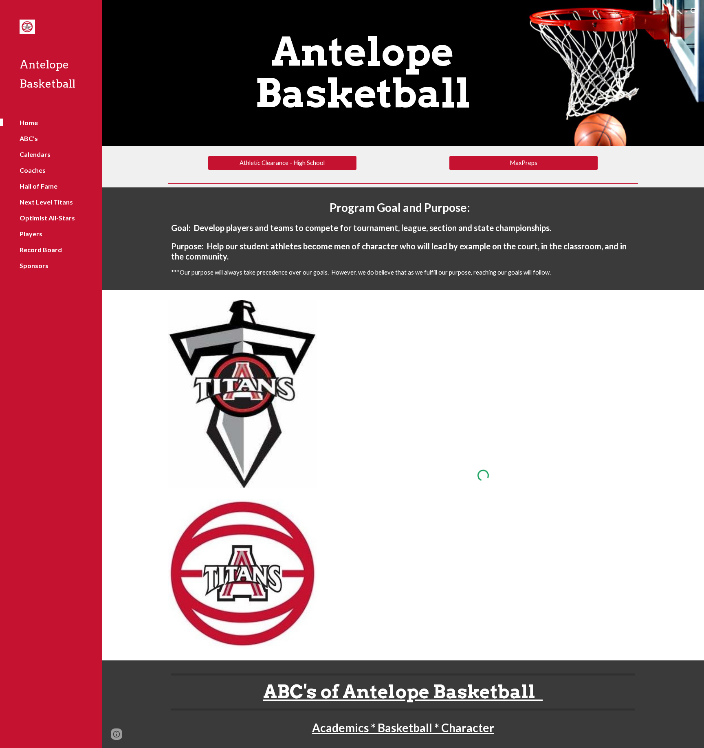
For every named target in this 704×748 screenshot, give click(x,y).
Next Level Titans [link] (46, 202)
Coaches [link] (33, 170)
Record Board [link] (41, 249)
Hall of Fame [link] (38, 186)
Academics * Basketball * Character (403, 728)
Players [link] (31, 234)
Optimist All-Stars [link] (47, 218)
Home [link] (29, 122)
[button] (694, 11)
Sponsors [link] (34, 265)
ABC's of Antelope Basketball (403, 691)
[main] (363, 73)
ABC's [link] (29, 138)
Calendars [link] (35, 154)
